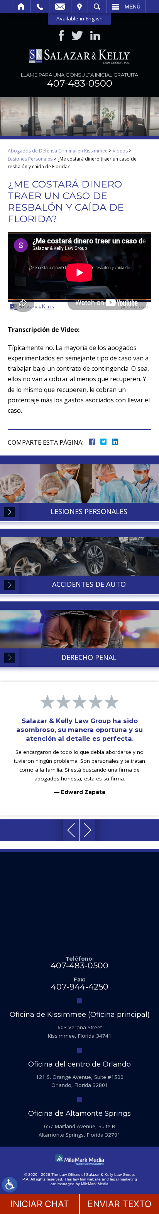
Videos (120, 150)
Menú (132, 6)
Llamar (40, 6)
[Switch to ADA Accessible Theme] (9, 1184)
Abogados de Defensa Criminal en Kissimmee (58, 150)
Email (60, 6)
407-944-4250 (79, 987)
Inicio (21, 6)
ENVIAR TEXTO (120, 1204)
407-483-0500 (79, 83)
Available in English (79, 18)
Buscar (97, 6)
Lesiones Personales (30, 159)
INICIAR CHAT (39, 1204)
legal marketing (123, 1179)
